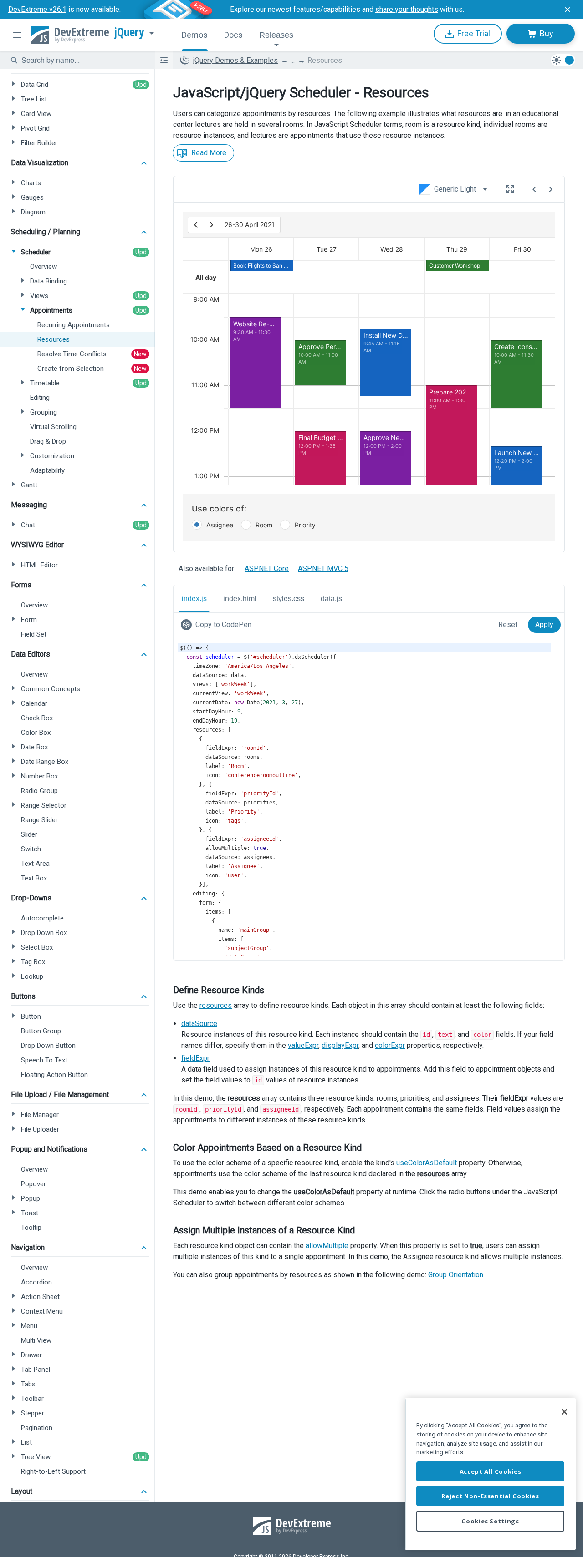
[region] (490, 1474)
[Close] (564, 1412)
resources (215, 1005)
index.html (239, 598)
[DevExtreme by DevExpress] (70, 35)
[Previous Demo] (534, 189)
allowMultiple (327, 1245)
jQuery (129, 32)
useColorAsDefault (426, 1162)
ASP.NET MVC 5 (323, 568)
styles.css (288, 598)
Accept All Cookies (491, 1471)
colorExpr (390, 1045)
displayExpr (340, 1045)
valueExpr (303, 1045)
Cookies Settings (490, 1521)
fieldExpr (195, 1058)
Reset (507, 624)
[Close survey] (567, 9)
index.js (194, 598)
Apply (544, 624)
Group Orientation (455, 1274)
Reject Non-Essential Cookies (490, 1496)
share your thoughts (406, 9)
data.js (331, 598)
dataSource (199, 1023)
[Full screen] (510, 189)
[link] (218, 625)
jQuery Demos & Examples (235, 60)
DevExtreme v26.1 (37, 9)
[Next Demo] (550, 189)
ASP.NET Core (267, 568)
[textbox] (82, 60)
